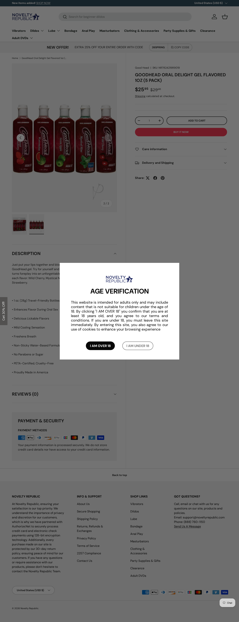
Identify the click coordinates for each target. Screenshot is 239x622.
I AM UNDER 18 (137, 345)
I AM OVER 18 (100, 345)
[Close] (181, 278)
